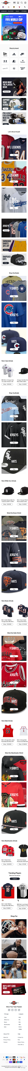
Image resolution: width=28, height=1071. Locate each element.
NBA (20, 1024)
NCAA (20, 1027)
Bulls (5, 1027)
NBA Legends (14, 173)
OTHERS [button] (24, 11)
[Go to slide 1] (9, 38)
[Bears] (8, 7)
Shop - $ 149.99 (7, 624)
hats (14, 581)
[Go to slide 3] (14, 38)
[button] (22, 2)
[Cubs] (3, 7)
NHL (20, 1022)
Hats (14, 341)
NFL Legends (14, 147)
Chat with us (21, 1044)
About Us (6, 1037)
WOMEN (14, 929)
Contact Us (20, 1037)
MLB (20, 1017)
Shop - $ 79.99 (22, 908)
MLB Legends (14, 200)
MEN (14, 949)
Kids (14, 969)
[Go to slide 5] (18, 38)
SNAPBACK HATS (7, 257)
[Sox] (25, 7)
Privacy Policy (7, 1039)
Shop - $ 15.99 (22, 864)
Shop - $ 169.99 (7, 384)
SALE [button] (17, 11)
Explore (15, 878)
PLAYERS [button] (10, 11)
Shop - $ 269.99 (7, 864)
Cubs (5, 1017)
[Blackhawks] (14, 7)
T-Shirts (14, 288)
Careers (5, 1042)
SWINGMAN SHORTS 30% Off (7, 243)
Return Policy (21, 1042)
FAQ (19, 1039)
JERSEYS (6, 225)
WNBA (20, 1029)
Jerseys (14, 315)
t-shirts (14, 648)
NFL (20, 1019)
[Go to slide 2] (12, 38)
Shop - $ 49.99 (7, 504)
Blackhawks (7, 1024)
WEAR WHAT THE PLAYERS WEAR (7, 84)
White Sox (6, 1019)
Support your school (6, 102)
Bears (5, 1022)
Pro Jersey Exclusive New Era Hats (7, 117)
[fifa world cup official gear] (14, 27)
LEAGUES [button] (4, 11)
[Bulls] (19, 7)
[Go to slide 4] (16, 38)
